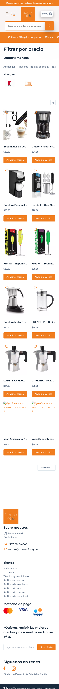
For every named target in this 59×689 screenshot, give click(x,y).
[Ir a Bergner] (9, 83)
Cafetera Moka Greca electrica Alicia (25, 322)
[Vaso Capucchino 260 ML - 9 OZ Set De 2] (44, 417)
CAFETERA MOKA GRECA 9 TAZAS (24, 380)
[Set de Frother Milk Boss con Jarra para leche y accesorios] (44, 183)
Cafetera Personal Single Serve (22, 205)
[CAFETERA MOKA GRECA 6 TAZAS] (44, 359)
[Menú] (8, 14)
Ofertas (49, 37)
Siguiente (45, 467)
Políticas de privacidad (15, 596)
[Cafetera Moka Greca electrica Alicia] (15, 300)
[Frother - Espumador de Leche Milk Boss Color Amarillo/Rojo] (15, 242)
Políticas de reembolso (15, 584)
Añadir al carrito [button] (15, 160)
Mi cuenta (8, 572)
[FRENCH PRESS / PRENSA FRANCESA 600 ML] (44, 300)
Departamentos (11, 63)
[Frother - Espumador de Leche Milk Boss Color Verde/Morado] (44, 242)
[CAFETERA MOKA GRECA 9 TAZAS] (15, 359)
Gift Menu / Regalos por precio (24, 37)
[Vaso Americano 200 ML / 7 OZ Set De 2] (15, 417)
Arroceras (23, 67)
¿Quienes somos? (13, 533)
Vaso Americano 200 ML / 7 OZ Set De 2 (27, 439)
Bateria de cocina (39, 67)
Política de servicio (13, 580)
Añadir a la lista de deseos (7, 112)
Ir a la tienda (10, 568)
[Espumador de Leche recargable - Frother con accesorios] (15, 125)
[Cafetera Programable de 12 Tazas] (44, 125)
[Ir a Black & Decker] (28, 83)
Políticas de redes (13, 588)
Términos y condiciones (16, 576)
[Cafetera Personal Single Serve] (15, 183)
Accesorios (9, 67)
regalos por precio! (44, 3)
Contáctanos (10, 537)
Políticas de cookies (14, 592)
